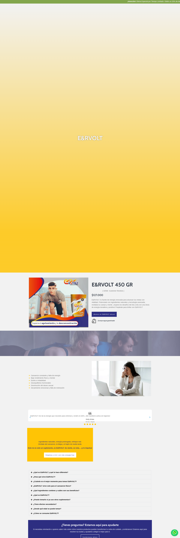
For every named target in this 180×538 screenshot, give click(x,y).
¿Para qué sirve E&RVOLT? (44, 477)
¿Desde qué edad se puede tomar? (47, 509)
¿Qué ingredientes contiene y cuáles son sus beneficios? (56, 490)
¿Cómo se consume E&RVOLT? (46, 513)
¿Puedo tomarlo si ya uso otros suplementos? (51, 500)
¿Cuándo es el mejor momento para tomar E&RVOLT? (55, 481)
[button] (90, 472)
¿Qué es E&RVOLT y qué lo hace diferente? (50, 472)
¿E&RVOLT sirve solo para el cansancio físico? (52, 486)
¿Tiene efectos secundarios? (45, 504)
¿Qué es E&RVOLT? (41, 495)
